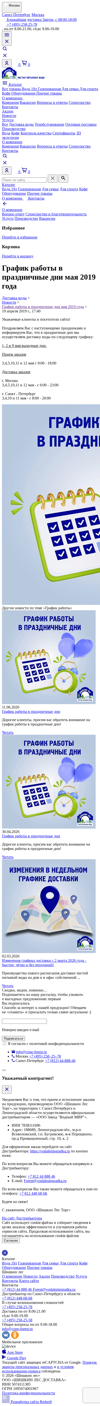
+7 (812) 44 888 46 (17, 1289)
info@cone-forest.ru (31, 1052)
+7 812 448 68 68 (33, 1193)
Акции (7, 111)
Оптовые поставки (81, 124)
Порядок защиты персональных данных (49, 1364)
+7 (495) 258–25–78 (45, 1056)
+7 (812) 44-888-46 (60, 1061)
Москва (38, 15)
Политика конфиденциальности (28, 1393)
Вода (6, 133)
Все (5, 124)
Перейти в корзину (17, 256)
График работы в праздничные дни (31, 711)
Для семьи (71, 89)
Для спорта (89, 89)
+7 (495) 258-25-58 (17, 1320)
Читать (7, 732)
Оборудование (23, 93)
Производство (13, 129)
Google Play (16, 1358)
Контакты (10, 107)
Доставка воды (21, 124)
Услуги (8, 120)
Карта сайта (29, 1281)
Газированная (50, 89)
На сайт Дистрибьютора (22, 1218)
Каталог (15, 84)
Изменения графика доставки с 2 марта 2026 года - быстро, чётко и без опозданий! (44, 962)
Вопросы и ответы (52, 102)
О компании (12, 98)
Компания (10, 102)
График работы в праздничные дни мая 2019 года (43, 307)
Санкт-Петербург (16, 15)
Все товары (12, 89)
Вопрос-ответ (13, 214)
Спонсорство (80, 102)
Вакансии (28, 102)
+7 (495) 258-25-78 (21, 24)
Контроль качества (36, 133)
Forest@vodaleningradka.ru (45, 1181)
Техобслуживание (49, 124)
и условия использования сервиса (38, 1369)
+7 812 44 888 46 (41, 1176)
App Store (14, 1352)
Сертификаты (63, 133)
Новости (9, 116)
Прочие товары (49, 93)
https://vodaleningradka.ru (50, 1151)
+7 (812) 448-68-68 (17, 1298)
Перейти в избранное (19, 237)
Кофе (6, 93)
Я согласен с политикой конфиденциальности (46, 1044)
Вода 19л (30, 89)
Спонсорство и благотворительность (56, 214)
